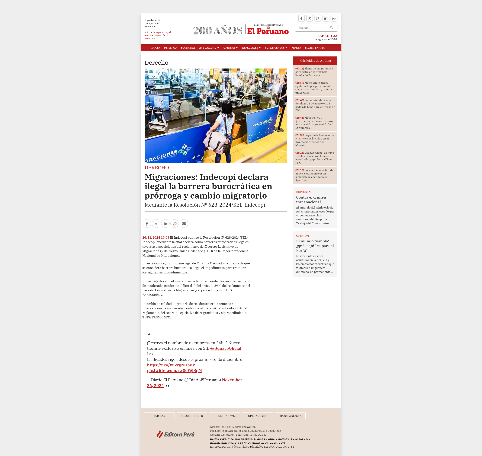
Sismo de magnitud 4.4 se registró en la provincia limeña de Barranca (314, 72)
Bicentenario (315, 47)
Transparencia (290, 416)
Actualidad (207, 47)
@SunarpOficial (226, 348)
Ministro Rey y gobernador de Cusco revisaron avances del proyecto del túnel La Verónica (314, 122)
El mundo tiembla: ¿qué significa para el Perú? (315, 246)
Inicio (155, 47)
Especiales (250, 47)
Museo (296, 47)
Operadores (257, 416)
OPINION (302, 236)
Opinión (229, 47)
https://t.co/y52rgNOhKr (171, 365)
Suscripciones (192, 416)
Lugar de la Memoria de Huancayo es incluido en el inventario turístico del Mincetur (314, 140)
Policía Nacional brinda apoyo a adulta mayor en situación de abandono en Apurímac (314, 175)
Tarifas (159, 416)
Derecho (170, 47)
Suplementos (274, 47)
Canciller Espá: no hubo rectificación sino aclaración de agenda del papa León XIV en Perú (314, 157)
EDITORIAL (304, 192)
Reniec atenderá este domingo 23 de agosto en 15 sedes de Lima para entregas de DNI (315, 105)
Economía (188, 47)
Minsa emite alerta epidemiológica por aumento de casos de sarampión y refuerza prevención (315, 87)
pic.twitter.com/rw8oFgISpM (174, 370)
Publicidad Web (225, 416)
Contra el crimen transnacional (311, 199)
